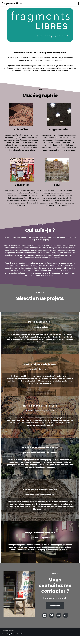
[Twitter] (51, 615)
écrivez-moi (55, 605)
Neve (3, 634)
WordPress (21, 634)
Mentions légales (7, 630)
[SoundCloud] (58, 615)
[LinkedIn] (44, 615)
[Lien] (65, 615)
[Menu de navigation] (76, 3)
